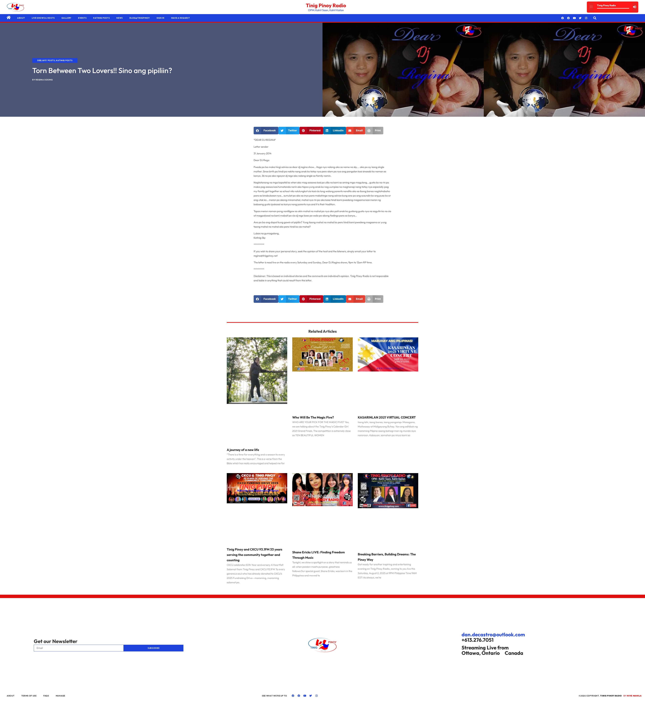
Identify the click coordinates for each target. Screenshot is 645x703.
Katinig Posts (101, 18)
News (119, 18)
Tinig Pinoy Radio (326, 5)
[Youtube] (574, 17)
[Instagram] (586, 17)
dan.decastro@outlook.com (493, 634)
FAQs (46, 695)
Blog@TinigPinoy (140, 18)
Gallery (66, 18)
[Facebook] (562, 17)
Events (82, 18)
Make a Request (180, 18)
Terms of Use (29, 695)
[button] (595, 18)
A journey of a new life (243, 450)
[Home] (8, 17)
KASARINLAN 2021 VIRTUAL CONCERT (387, 417)
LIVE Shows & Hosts (43, 18)
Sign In (160, 18)
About (21, 18)
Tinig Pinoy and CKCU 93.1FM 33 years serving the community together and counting (254, 554)
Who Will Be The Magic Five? (313, 417)
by (633, 695)
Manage (60, 695)
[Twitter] (580, 17)
